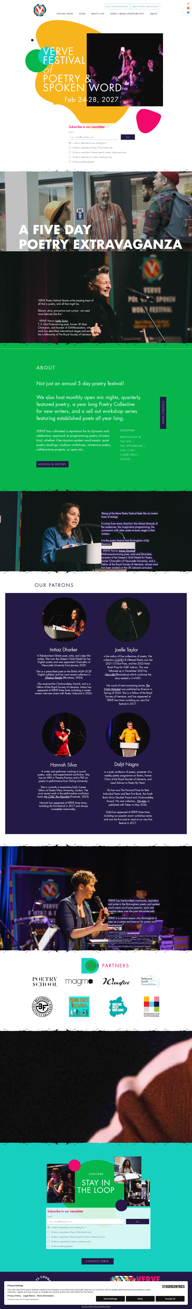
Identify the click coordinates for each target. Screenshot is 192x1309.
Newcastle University (53, 665)
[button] (98, 13)
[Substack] (188, 8)
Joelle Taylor (62, 320)
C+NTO (119, 660)
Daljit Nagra (126, 764)
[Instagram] (188, 4)
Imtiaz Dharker (127, 550)
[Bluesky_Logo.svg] (188, 12)
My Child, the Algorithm (57, 796)
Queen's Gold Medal (71, 659)
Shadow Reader (53, 677)
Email (72, 132)
